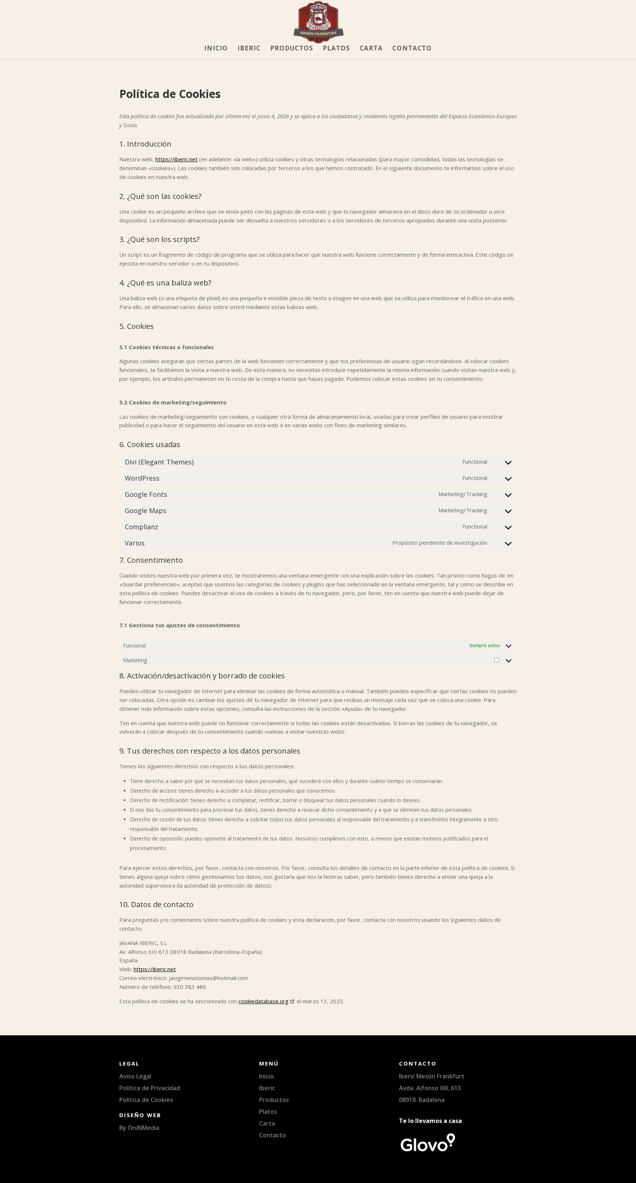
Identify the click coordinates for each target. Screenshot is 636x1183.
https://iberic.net (176, 159)
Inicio (216, 49)
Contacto (412, 49)
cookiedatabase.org (264, 1001)
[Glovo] (428, 1151)
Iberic (249, 49)
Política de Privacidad (149, 1088)
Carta (371, 49)
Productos (291, 49)
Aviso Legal (135, 1076)
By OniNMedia (139, 1128)
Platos (336, 49)
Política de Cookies (146, 1100)
